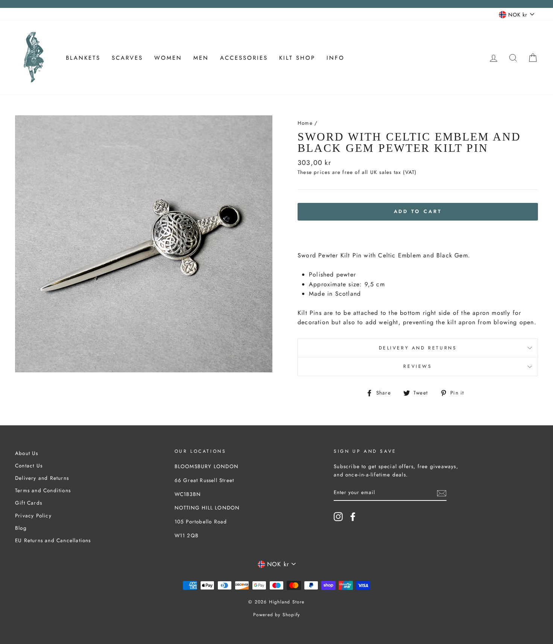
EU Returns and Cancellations (53, 540)
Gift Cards (28, 502)
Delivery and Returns (418, 348)
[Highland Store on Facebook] (352, 516)
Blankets (83, 58)
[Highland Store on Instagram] (338, 516)
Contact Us (29, 465)
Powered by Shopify (276, 614)
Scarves (127, 58)
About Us (26, 453)
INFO (336, 58)
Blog (21, 528)
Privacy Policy (33, 515)
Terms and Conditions (43, 490)
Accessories (244, 58)
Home (305, 123)
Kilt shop (297, 58)
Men (201, 58)
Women (168, 58)
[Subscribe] (442, 492)
